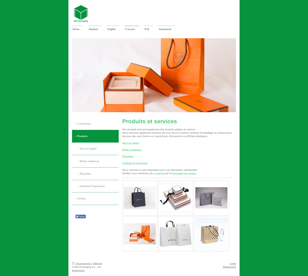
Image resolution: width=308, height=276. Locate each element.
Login (233, 263)
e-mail (157, 173)
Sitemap (97, 263)
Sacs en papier (130, 142)
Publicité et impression (135, 163)
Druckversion (83, 263)
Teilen (82, 216)
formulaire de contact (184, 173)
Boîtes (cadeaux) (132, 149)
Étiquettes (128, 156)
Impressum (78, 270)
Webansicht (229, 266)
